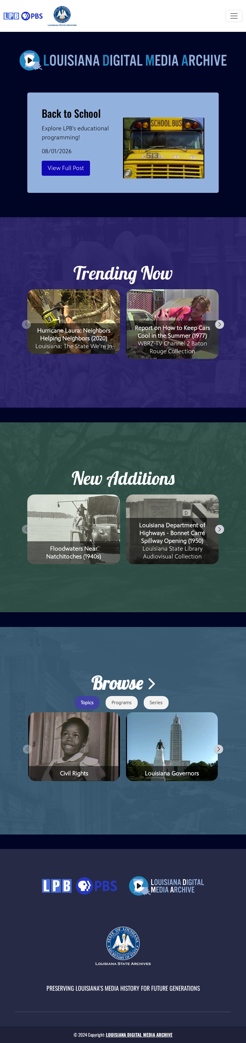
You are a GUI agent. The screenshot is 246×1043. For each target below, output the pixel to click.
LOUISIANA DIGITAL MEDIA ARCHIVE (139, 1034)
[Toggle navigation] (234, 16)
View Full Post (66, 168)
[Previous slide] (26, 324)
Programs (122, 702)
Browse (119, 683)
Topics (87, 702)
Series (156, 702)
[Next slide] (219, 324)
